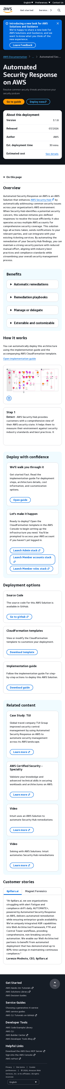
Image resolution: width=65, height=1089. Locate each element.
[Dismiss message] (58, 23)
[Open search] (59, 10)
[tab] (13, 891)
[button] (12, 177)
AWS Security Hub (41, 199)
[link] (51, 56)
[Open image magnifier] (9, 398)
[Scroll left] (18, 10)
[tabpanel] (32, 929)
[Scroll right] (51, 10)
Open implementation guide (19, 358)
